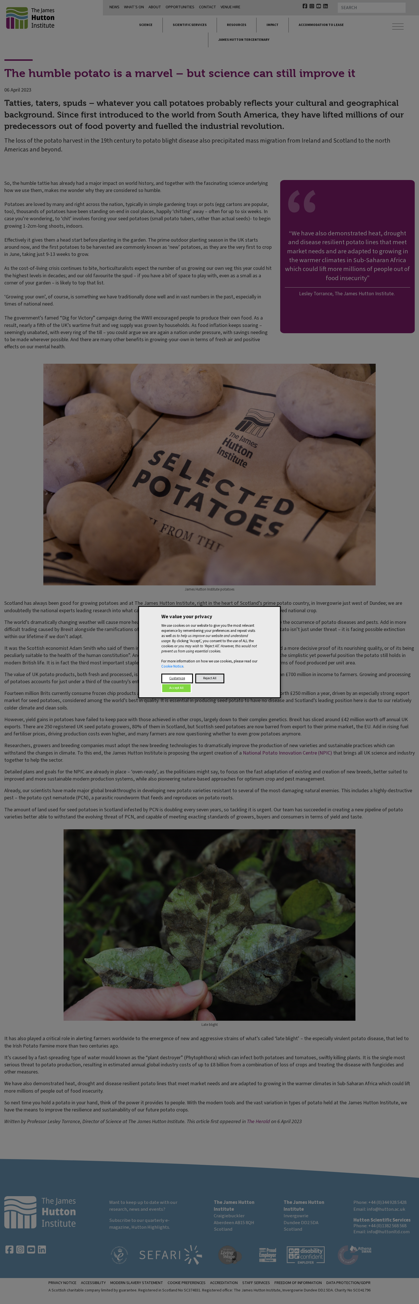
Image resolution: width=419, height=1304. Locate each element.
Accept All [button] (176, 688)
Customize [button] (177, 678)
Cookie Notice (172, 666)
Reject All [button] (209, 678)
